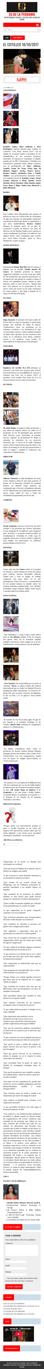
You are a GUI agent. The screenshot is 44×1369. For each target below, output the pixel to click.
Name (7, 1259)
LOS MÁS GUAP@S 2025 (12, 1309)
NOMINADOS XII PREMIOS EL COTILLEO (18, 1314)
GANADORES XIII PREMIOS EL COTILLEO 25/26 (21, 1306)
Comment (9, 1243)
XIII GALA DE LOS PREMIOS (13, 1303)
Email (7, 1265)
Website (8, 1272)
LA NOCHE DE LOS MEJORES (14, 1311)
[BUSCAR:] (22, 29)
